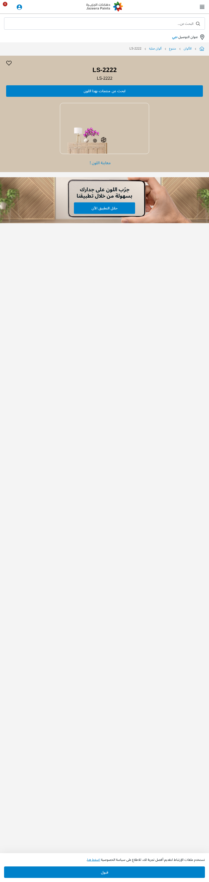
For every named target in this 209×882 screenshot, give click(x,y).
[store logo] (104, 7)
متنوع (172, 48)
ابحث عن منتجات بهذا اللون (104, 91)
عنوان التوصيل (185, 37)
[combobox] (104, 23)
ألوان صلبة (155, 48)
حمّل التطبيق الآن (104, 208)
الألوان (188, 48)
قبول (104, 872)
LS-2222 (104, 78)
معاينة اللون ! (100, 163)
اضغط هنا (93, 859)
